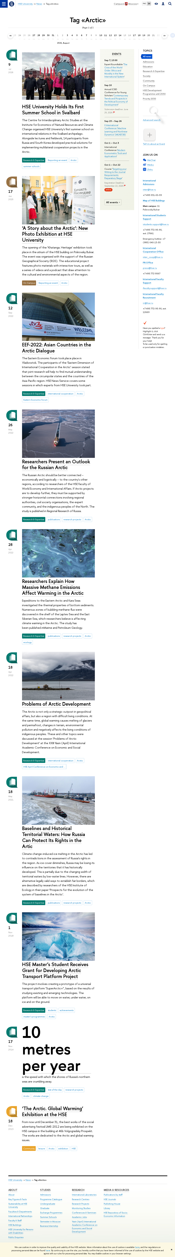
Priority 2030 (149, 98)
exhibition (63, 1148)
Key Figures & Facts (17, 1199)
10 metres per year (51, 1049)
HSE (74, 1148)
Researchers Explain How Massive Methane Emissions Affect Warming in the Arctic (53, 587)
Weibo (150, 164)
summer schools (31, 166)
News (28, 1180)
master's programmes (34, 1016)
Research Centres (80, 1199)
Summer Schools (48, 1217)
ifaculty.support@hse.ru (154, 288)
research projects (72, 519)
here (137, 1247)
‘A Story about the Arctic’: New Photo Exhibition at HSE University (55, 234)
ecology (27, 642)
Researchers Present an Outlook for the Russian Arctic (56, 464)
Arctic (74, 160)
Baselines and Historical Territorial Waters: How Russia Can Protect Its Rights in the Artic (53, 837)
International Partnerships (20, 1216)
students (52, 1010)
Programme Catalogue (51, 1199)
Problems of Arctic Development (56, 704)
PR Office (148, 262)
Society (146, 75)
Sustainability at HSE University (17, 1205)
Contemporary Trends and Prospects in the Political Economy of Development (116, 100)
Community (148, 80)
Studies (45, 1190)
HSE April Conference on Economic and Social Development (44, 766)
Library (107, 1208)
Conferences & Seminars (84, 1212)
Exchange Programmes (51, 1212)
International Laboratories (84, 1194)
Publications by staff (113, 1194)
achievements (66, 1010)
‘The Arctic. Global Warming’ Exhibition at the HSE (52, 1111)
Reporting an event (57, 160)
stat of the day (55, 1089)
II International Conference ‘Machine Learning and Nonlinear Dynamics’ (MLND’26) (115, 130)
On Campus (149, 85)
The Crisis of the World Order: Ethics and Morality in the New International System (115, 70)
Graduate (44, 1208)
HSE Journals (110, 1199)
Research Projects (80, 1203)
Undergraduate (47, 1203)
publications (54, 519)
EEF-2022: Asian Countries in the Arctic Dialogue (56, 347)
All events (112, 202)
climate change (41, 1096)
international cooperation (60, 393)
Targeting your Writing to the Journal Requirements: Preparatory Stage (115, 173)
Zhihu (150, 169)
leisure (41, 1148)
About (12, 1190)
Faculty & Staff (15, 1220)
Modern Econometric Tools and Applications (115, 153)
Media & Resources (116, 1190)
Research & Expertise (154, 71)
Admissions (148, 61)
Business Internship (49, 1226)
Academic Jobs (79, 1217)
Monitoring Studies (81, 1208)
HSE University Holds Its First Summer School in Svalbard (53, 109)
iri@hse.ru (148, 303)
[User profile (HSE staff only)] (163, 4)
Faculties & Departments (20, 1211)
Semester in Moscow (50, 1221)
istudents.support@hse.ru (156, 224)
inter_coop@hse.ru (153, 257)
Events (116, 54)
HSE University (15, 1180)
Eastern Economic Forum (35, 399)
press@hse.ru (150, 268)
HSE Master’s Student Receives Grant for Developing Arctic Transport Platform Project (55, 970)
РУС (144, 3)
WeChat (151, 160)
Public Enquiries (15, 1237)
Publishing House (112, 1203)
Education (148, 66)
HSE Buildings (14, 1225)
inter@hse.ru (149, 189)
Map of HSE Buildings (154, 200)
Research (78, 1190)
